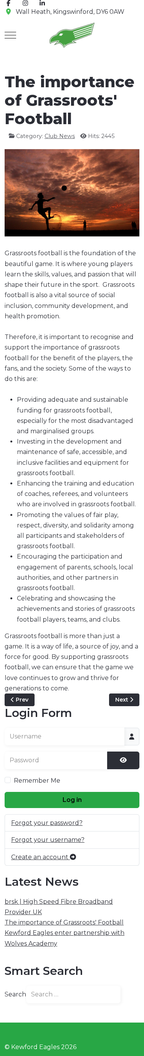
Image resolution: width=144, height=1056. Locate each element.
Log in (72, 799)
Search (15, 994)
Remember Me (37, 780)
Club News (60, 136)
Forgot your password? (47, 823)
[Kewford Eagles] (72, 35)
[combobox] (73, 994)
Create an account (40, 857)
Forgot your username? (47, 839)
